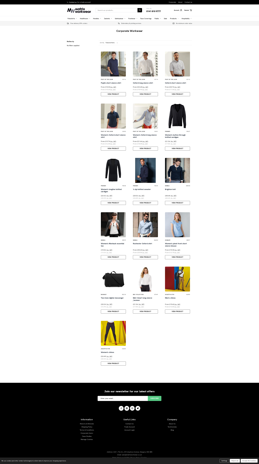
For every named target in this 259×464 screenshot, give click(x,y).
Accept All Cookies (249, 461)
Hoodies (96, 18)
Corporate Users (87, 433)
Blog (172, 430)
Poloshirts (71, 18)
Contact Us (129, 424)
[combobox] (116, 10)
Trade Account (129, 427)
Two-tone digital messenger (112, 298)
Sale (165, 18)
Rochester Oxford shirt (142, 243)
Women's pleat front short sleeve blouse (176, 244)
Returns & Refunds (87, 424)
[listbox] (112, 42)
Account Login (129, 430)
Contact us (73, 2)
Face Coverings (146, 18)
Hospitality (185, 18)
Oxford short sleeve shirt (175, 83)
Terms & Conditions (87, 430)
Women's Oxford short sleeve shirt (113, 136)
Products (173, 18)
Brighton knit (170, 189)
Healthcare (84, 18)
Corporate (172, 2)
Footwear (131, 18)
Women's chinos (107, 352)
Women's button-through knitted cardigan (175, 136)
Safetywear (119, 18)
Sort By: (102, 43)
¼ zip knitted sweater (142, 189)
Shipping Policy (86, 427)
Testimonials (172, 427)
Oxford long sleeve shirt (143, 83)
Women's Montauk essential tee (112, 244)
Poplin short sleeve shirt (111, 83)
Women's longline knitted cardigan (111, 190)
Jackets (107, 18)
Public (157, 18)
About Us (172, 424)
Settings (224, 461)
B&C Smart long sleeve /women (142, 299)
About (180, 2)
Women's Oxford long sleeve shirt (145, 136)
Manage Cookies (87, 439)
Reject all (234, 461)
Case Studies (87, 436)
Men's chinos (170, 298)
